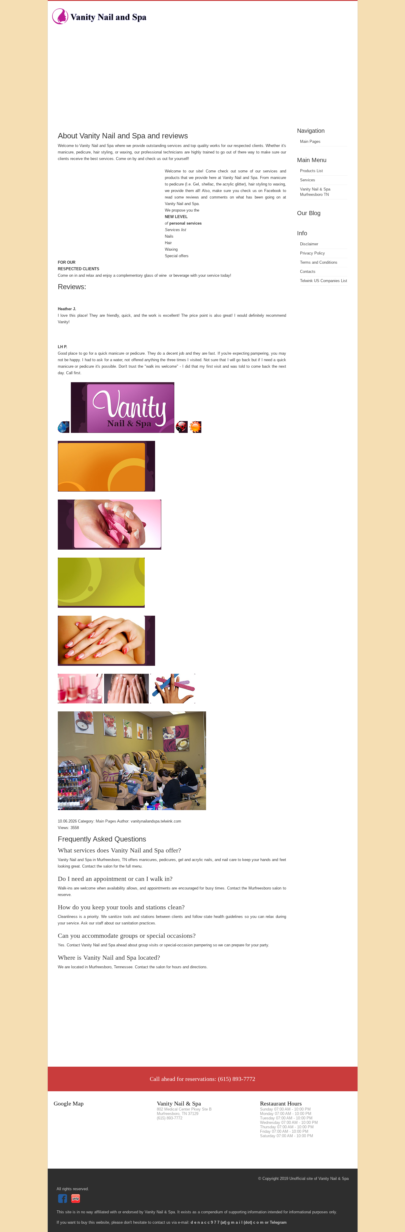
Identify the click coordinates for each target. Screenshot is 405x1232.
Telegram (278, 1222)
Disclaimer (309, 244)
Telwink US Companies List (323, 281)
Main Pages (310, 141)
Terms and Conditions (318, 262)
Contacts (307, 271)
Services (307, 180)
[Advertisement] (203, 81)
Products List (311, 171)
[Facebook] (63, 1201)
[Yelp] (76, 1201)
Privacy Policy (312, 253)
